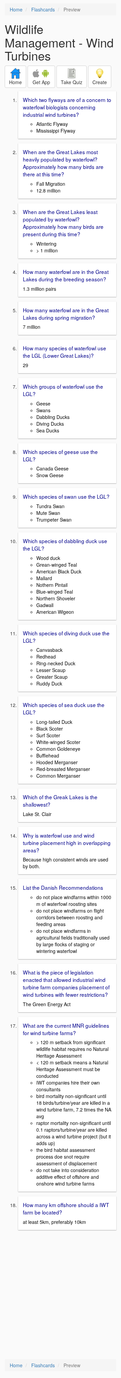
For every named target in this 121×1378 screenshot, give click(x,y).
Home (16, 9)
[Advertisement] (60, 1295)
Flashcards (43, 9)
